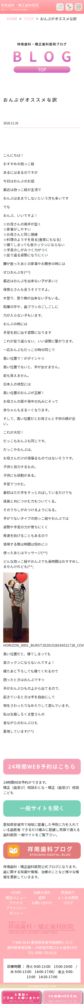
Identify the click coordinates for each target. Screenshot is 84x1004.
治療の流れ (42, 892)
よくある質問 (68, 897)
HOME (12, 18)
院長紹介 (68, 892)
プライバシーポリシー (16, 910)
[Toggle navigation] (78, 7)
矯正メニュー (16, 897)
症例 (42, 897)
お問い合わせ (42, 902)
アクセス (16, 902)
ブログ (28, 18)
